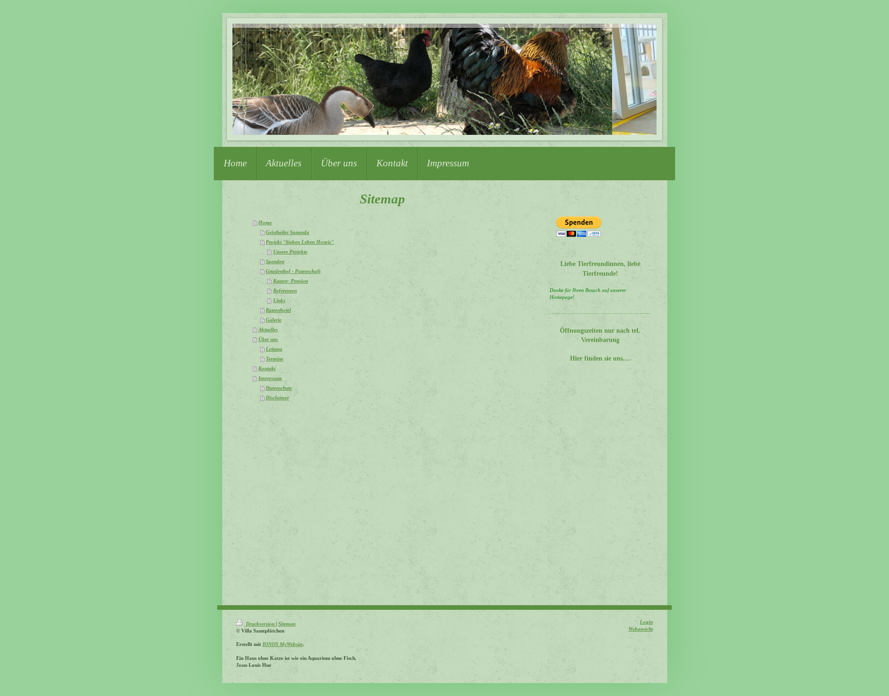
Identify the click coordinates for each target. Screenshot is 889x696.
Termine (274, 358)
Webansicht (640, 629)
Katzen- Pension (290, 281)
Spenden (275, 261)
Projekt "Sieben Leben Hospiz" (300, 242)
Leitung (274, 349)
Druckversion (260, 623)
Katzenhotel (278, 310)
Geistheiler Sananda (287, 232)
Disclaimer (277, 397)
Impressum (270, 378)
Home (265, 222)
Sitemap (287, 623)
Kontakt (266, 368)
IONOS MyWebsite (283, 644)
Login (646, 622)
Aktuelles (268, 329)
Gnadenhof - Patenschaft (293, 271)
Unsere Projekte (290, 251)
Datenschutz (279, 388)
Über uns (268, 339)
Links (279, 300)
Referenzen (285, 290)
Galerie (274, 320)
